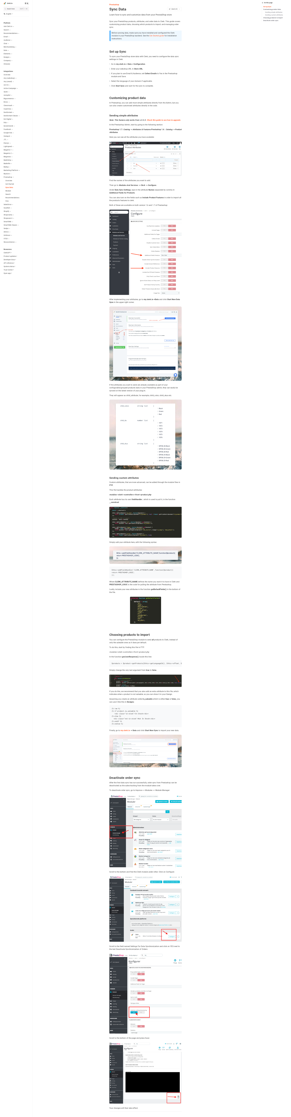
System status (9, 266)
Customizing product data (272, 9)
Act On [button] (6, 85)
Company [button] (7, 60)
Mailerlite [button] (7, 163)
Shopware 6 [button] (8, 218)
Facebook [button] (7, 129)
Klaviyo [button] (6, 143)
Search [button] (6, 30)
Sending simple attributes (273, 12)
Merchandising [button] (9, 47)
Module (8, 191)
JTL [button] (5, 139)
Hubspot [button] (7, 136)
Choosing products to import (273, 18)
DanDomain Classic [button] (11, 116)
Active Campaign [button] (10, 88)
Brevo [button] (6, 102)
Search (8, 194)
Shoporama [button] (8, 215)
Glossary (7, 64)
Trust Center (8, 270)
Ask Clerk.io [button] (8, 26)
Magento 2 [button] (8, 153)
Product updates (10, 256)
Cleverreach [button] (8, 105)
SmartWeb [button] (7, 221)
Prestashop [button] (8, 177)
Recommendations (12, 198)
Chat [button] (5, 43)
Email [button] (6, 37)
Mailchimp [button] (7, 160)
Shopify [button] (6, 211)
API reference (9, 263)
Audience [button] (7, 40)
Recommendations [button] (11, 33)
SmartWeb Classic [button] (10, 225)
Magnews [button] (7, 157)
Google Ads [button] (8, 133)
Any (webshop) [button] (9, 78)
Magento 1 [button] (8, 150)
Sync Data (9, 187)
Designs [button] (6, 57)
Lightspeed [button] (8, 146)
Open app (7, 273)
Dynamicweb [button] (8, 126)
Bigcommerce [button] (9, 98)
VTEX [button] (6, 239)
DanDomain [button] (8, 112)
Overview (7, 75)
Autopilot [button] (7, 95)
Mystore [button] (7, 174)
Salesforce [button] (7, 204)
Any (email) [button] (8, 81)
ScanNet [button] (7, 208)
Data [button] (5, 50)
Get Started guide (156, 36)
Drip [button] (5, 122)
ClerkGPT (7, 253)
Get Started (9, 184)
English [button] (8, 14)
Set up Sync (267, 6)
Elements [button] (7, 54)
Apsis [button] (6, 92)
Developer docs (9, 260)
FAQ (7, 201)
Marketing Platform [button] (11, 170)
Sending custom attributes (274, 15)
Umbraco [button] (7, 235)
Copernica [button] (7, 109)
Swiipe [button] (6, 228)
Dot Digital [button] (7, 119)
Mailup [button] (6, 167)
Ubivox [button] (6, 232)
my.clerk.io (125, 730)
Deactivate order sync (270, 20)
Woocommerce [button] (9, 242)
